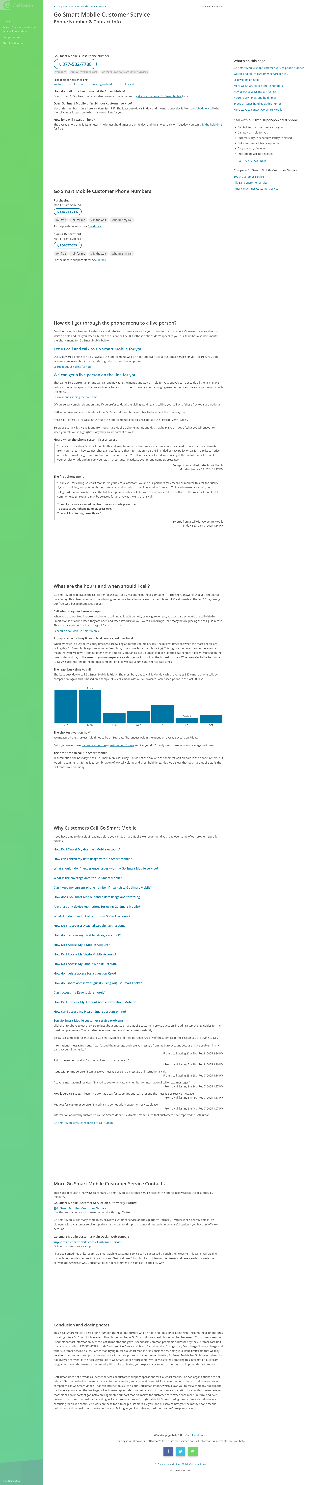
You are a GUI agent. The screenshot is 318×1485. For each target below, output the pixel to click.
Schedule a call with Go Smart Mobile (77, 631)
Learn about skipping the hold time (75, 397)
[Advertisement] (138, 159)
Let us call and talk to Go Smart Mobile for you (98, 349)
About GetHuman (13, 43)
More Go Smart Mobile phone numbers (258, 86)
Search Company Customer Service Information (19, 29)
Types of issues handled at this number (258, 103)
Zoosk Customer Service (249, 176)
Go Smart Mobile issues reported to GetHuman (83, 1123)
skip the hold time (211, 124)
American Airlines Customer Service (256, 188)
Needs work (199, 1435)
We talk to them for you (68, 84)
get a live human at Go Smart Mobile (159, 96)
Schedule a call (125, 84)
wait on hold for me (122, 745)
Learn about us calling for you (72, 367)
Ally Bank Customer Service (250, 182)
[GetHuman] (16, 5)
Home (6, 21)
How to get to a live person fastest (255, 92)
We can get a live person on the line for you (95, 374)
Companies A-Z (11, 37)
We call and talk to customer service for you (261, 74)
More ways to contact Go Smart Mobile (258, 109)
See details (95, 226)
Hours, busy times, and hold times (255, 98)
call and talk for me (94, 745)
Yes (187, 1435)
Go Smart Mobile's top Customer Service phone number (269, 68)
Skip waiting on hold (99, 84)
